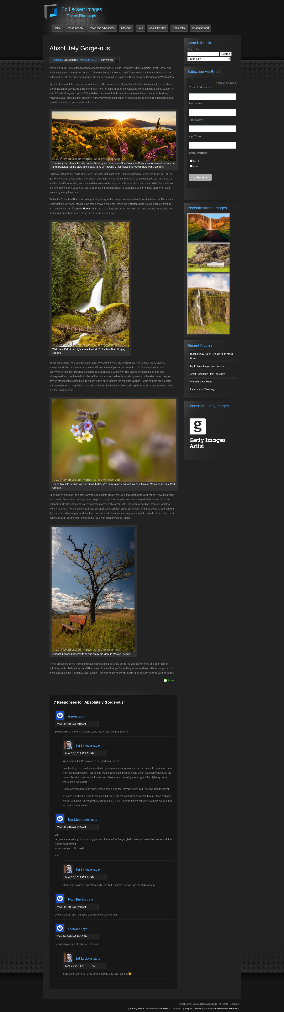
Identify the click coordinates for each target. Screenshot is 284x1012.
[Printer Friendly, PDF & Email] (168, 680)
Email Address (199, 87)
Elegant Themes (193, 1008)
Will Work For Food (201, 381)
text (195, 166)
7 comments (106, 59)
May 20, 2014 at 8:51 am (79, 753)
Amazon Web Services (225, 1008)
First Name (196, 103)
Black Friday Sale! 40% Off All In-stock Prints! (211, 356)
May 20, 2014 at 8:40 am (71, 907)
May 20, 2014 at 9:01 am (79, 877)
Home (57, 28)
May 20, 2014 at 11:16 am (80, 966)
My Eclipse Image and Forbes (207, 366)
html (196, 161)
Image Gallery (75, 28)
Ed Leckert (70, 59)
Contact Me (179, 28)
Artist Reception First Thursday (207, 373)
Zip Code (195, 136)
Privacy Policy (137, 1008)
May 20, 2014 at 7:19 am (71, 724)
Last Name (196, 119)
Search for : (193, 49)
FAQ (140, 28)
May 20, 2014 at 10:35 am (72, 936)
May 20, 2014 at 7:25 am (71, 827)
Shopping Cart (200, 28)
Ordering (126, 28)
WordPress (164, 1008)
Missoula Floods (81, 208)
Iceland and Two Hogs (202, 389)
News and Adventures (102, 28)
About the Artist (157, 28)
